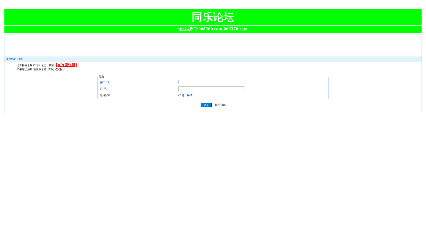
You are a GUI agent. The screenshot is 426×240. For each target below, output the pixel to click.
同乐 (21, 58)
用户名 (107, 82)
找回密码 (220, 105)
